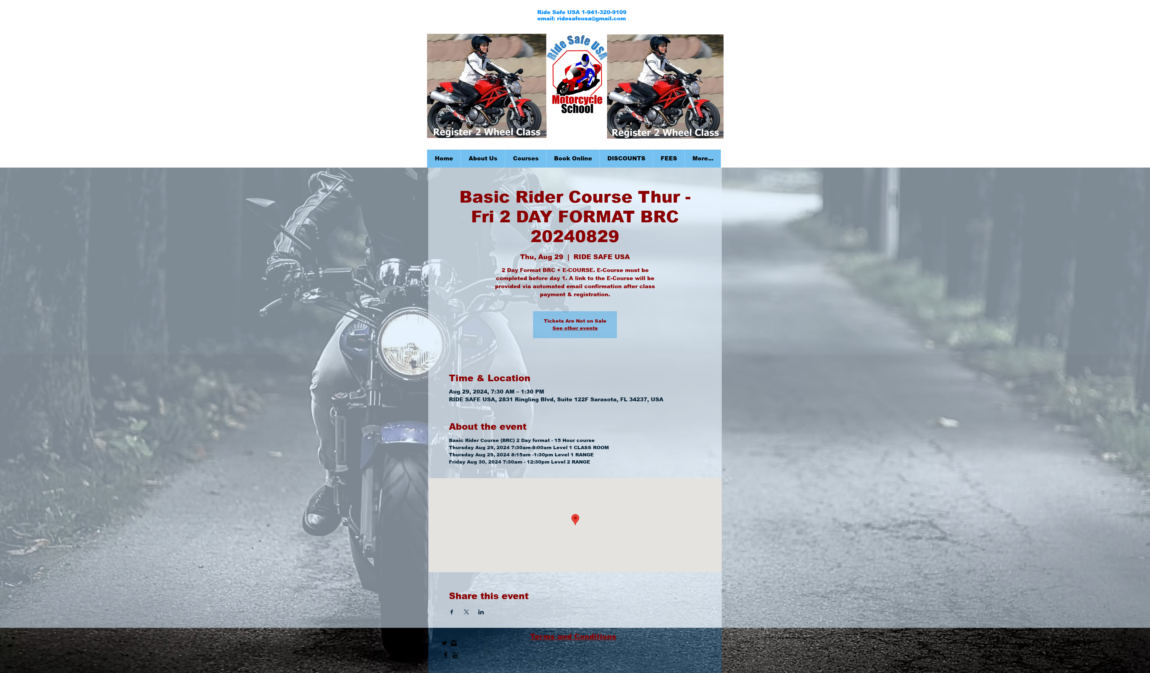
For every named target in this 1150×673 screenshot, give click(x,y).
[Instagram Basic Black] (454, 643)
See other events (575, 328)
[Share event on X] (466, 612)
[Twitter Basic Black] (444, 643)
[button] (525, 159)
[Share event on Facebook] (452, 612)
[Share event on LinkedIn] (481, 612)
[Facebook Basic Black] (446, 655)
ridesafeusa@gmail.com (591, 19)
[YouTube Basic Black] (455, 655)
